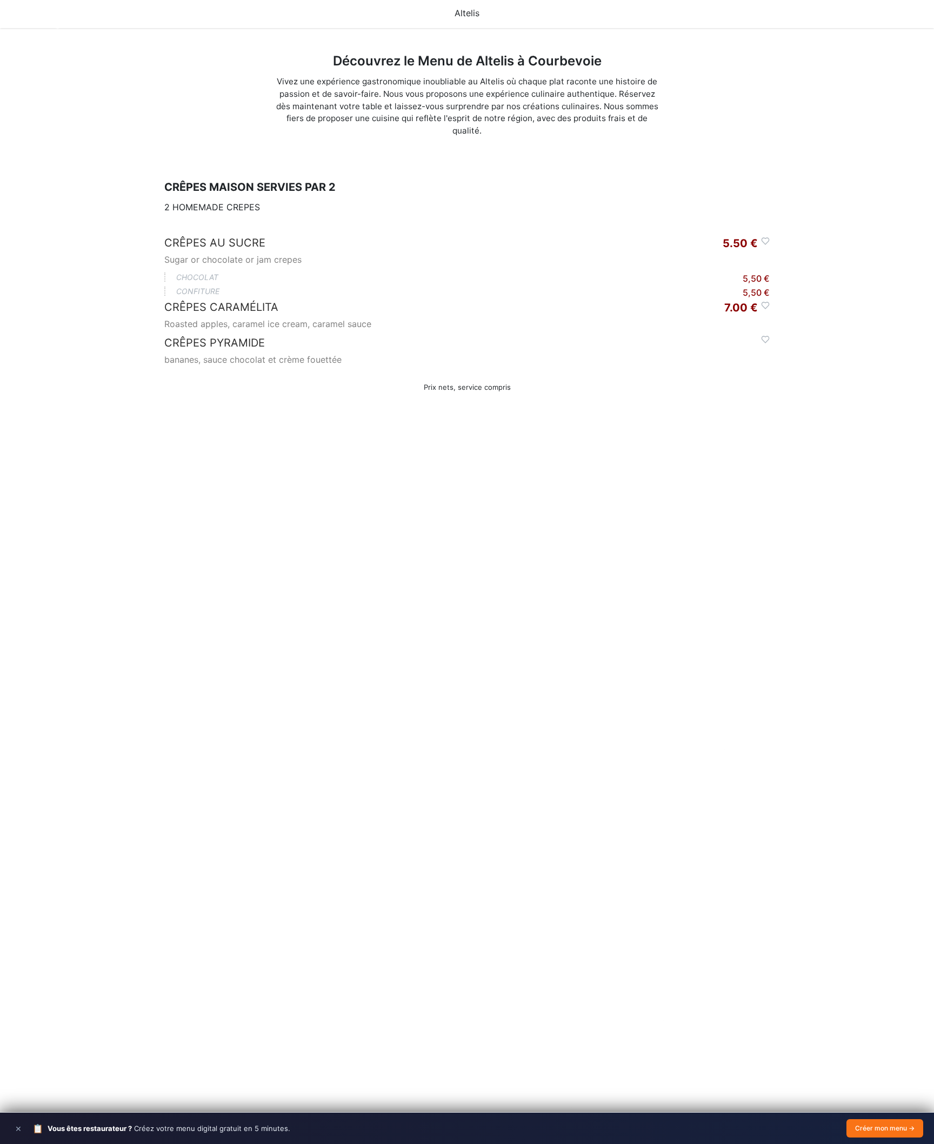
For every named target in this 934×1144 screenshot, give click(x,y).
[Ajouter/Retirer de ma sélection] (765, 241)
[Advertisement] (467, 598)
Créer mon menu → (885, 1128)
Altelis (467, 13)
